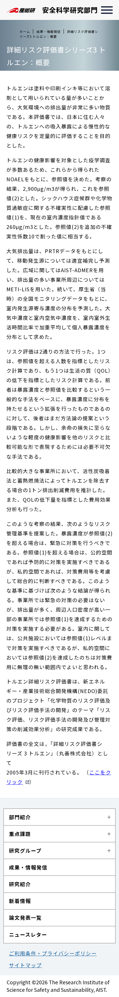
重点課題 (20, 833)
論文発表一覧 (25, 917)
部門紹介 (20, 817)
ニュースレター (28, 934)
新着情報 (20, 900)
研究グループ (25, 850)
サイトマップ (25, 965)
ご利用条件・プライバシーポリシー (53, 953)
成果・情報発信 (28, 867)
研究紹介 (20, 884)
